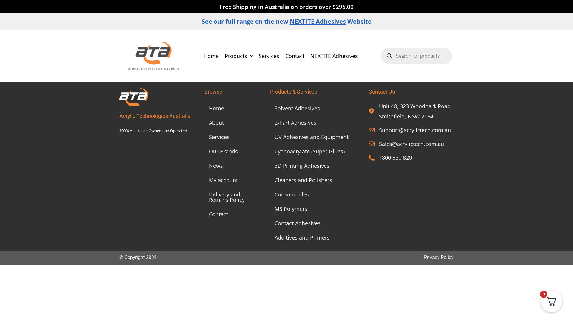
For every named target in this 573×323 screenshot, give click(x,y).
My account (223, 180)
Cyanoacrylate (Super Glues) (310, 151)
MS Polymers (291, 208)
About (216, 122)
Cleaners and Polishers (303, 180)
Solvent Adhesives (297, 108)
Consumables (292, 194)
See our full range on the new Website (287, 21)
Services (269, 56)
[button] (239, 56)
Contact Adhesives (298, 223)
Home (211, 56)
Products (236, 56)
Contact (294, 56)
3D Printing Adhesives (302, 165)
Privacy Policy (439, 257)
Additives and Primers (302, 237)
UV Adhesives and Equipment (312, 137)
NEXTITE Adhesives (334, 56)
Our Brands (223, 151)
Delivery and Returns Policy (227, 197)
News (216, 165)
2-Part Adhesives (295, 122)
